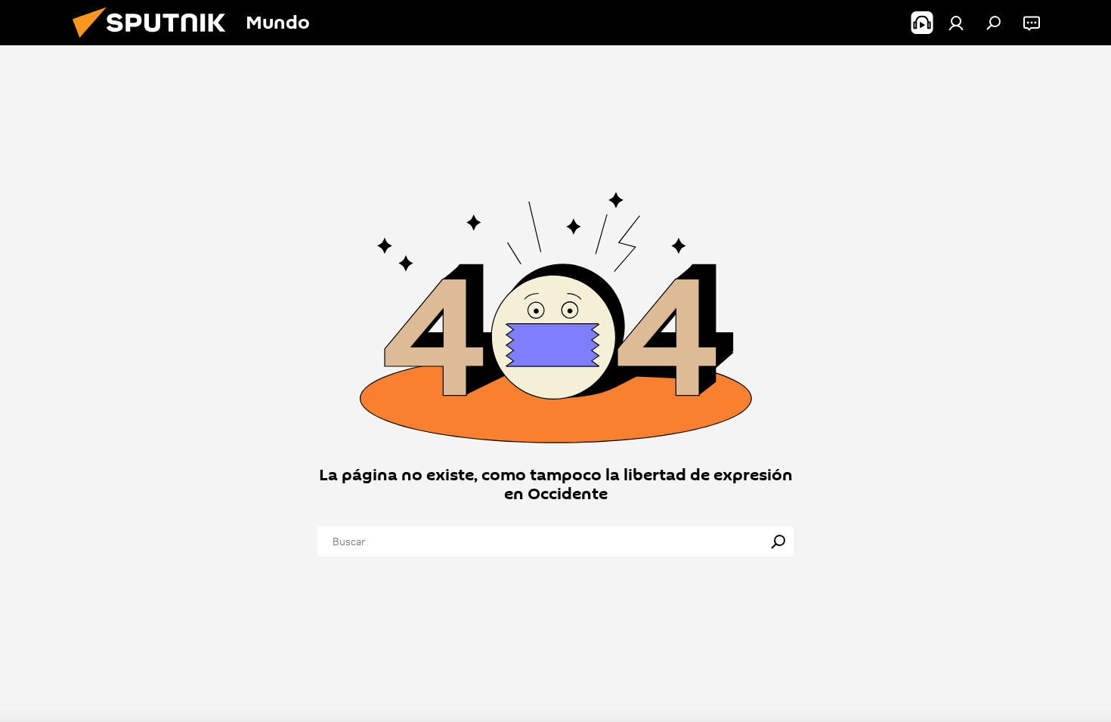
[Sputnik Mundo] (155, 41)
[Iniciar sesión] (956, 23)
